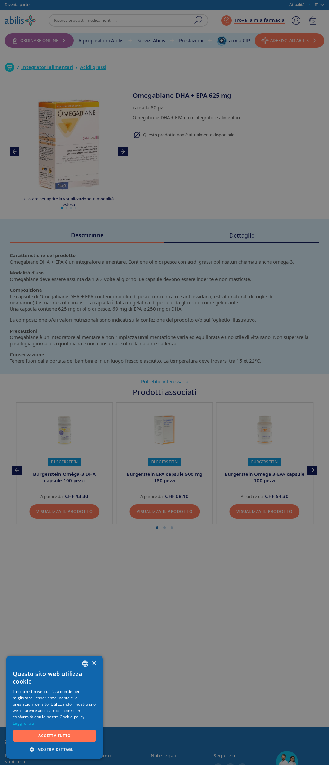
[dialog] (164, 382)
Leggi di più (23, 723)
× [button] (94, 663)
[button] (54, 749)
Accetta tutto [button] (54, 735)
